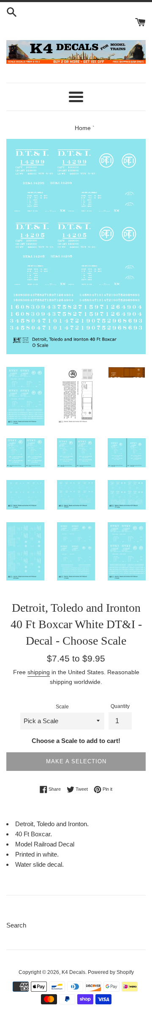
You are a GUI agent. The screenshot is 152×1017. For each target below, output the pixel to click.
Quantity (120, 706)
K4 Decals (73, 972)
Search (16, 925)
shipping (38, 672)
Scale (62, 707)
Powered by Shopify (111, 972)
